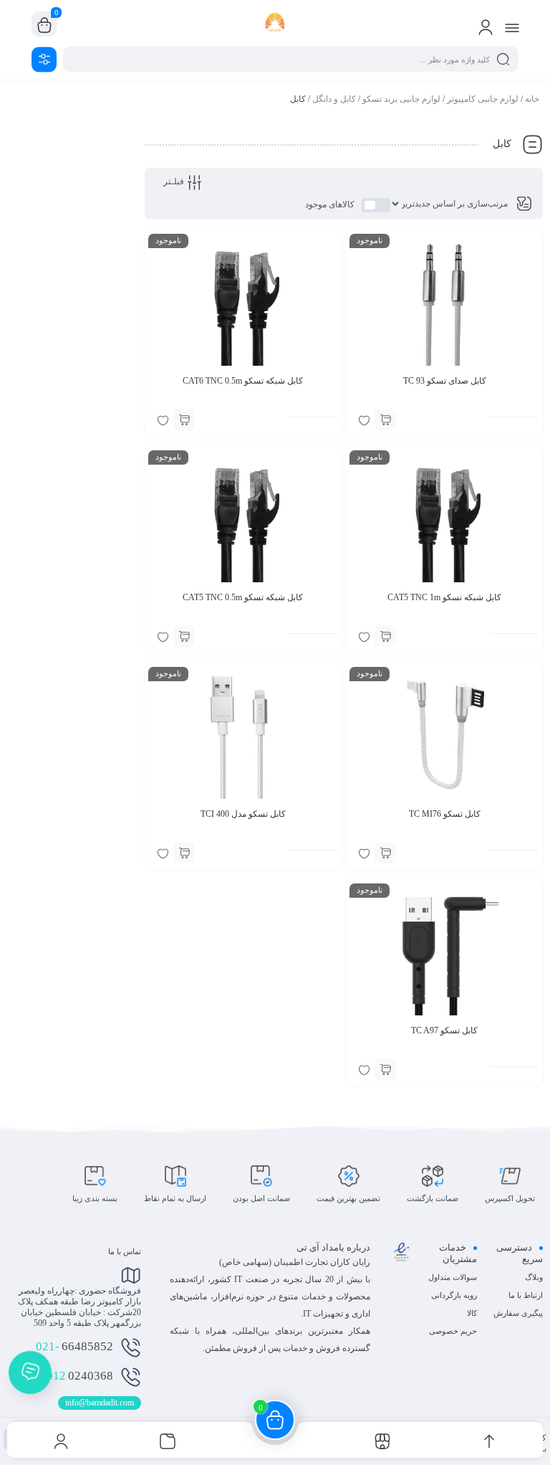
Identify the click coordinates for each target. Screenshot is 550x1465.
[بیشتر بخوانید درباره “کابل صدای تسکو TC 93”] (385, 419)
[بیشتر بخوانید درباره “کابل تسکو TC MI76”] (385, 852)
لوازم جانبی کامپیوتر (482, 99)
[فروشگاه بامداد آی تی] (275, 24)
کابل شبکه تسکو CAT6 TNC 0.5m (243, 381)
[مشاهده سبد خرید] (44, 24)
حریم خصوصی (453, 1331)
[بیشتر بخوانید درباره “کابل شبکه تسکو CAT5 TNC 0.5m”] (184, 636)
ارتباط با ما (525, 1295)
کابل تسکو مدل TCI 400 (243, 814)
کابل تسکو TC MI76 (445, 814)
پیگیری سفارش (518, 1313)
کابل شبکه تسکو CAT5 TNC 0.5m (243, 597)
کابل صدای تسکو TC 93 (444, 381)
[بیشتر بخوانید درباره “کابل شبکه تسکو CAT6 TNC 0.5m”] (184, 419)
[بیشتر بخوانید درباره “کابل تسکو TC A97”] (385, 1069)
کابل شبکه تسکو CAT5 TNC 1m (444, 597)
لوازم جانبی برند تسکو (401, 99)
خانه (532, 99)
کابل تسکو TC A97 (444, 1030)
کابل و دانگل (334, 99)
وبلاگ (534, 1277)
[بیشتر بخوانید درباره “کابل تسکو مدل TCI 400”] (184, 852)
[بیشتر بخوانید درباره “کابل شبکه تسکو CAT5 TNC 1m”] (385, 636)
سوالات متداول (452, 1277)
